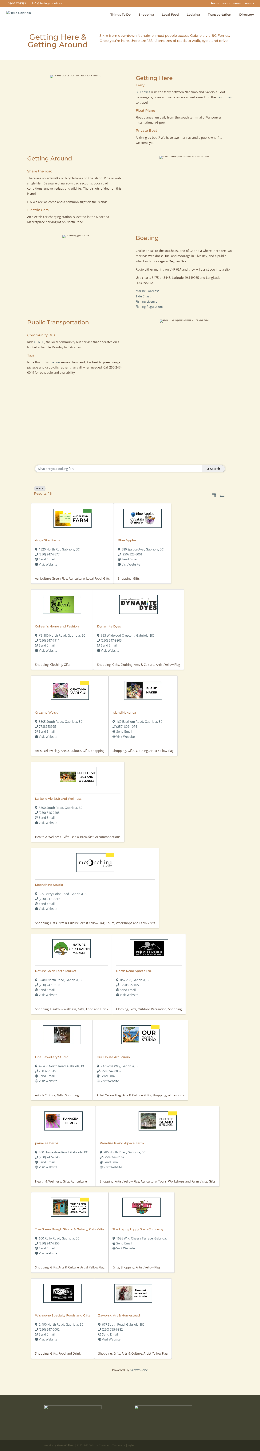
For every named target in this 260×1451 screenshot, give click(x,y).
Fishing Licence (146, 301)
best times (224, 97)
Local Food (170, 14)
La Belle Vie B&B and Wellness (58, 798)
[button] (214, 495)
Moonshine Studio (49, 885)
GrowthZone (139, 1370)
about (226, 3)
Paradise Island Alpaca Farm (122, 1143)
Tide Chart (143, 296)
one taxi (54, 362)
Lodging (193, 14)
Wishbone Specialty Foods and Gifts (62, 1315)
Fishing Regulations (149, 306)
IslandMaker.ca (124, 712)
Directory (246, 14)
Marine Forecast (147, 291)
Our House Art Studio (113, 1057)
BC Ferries (220, 36)
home (215, 3)
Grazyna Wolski (46, 712)
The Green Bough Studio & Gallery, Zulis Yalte (69, 1229)
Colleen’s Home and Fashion (57, 626)
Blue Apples (127, 540)
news (237, 3)
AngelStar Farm (47, 540)
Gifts (38, 488)
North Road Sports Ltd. (134, 971)
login (131, 1445)
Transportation (219, 14)
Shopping (146, 14)
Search (215, 469)
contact (249, 3)
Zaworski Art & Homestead (119, 1315)
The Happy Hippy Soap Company (137, 1229)
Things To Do (120, 14)
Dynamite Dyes (109, 626)
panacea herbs (46, 1143)
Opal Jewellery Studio (51, 1057)
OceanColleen (65, 1445)
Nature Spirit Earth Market (56, 971)
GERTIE (39, 342)
